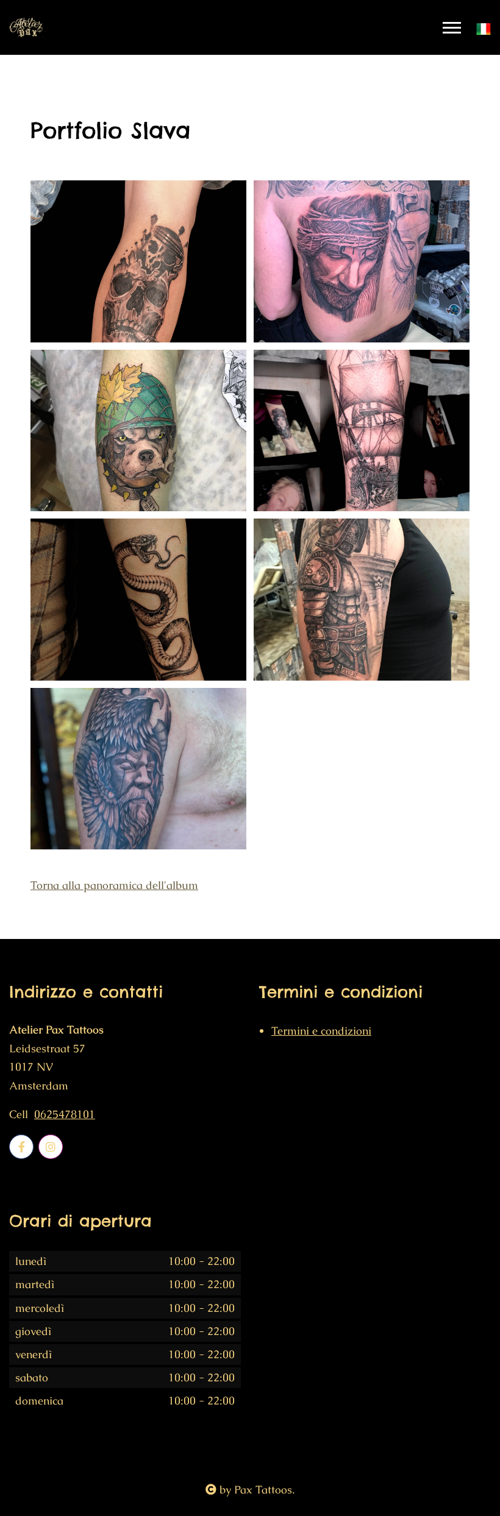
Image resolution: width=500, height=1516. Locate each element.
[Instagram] (50, 1147)
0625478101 (64, 1114)
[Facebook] (21, 1147)
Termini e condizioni (321, 1031)
